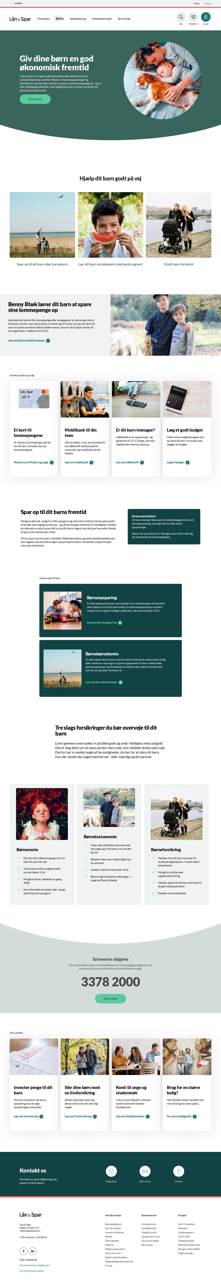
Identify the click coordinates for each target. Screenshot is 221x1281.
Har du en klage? (150, 1240)
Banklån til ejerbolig (189, 1244)
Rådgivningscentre (115, 1248)
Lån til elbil (184, 1236)
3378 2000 (110, 981)
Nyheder (183, 1228)
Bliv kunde (147, 1244)
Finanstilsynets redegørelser (35, 1265)
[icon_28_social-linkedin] (32, 1251)
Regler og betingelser (116, 1257)
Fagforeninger (185, 1253)
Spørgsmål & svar (151, 1236)
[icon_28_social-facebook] (23, 1251)
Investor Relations (114, 1232)
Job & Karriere (113, 1253)
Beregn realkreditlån (189, 1248)
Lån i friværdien (186, 1224)
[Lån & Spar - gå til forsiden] (20, 18)
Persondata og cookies (32, 1270)
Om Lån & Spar (113, 1228)
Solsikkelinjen (149, 1228)
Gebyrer (109, 1244)
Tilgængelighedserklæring (119, 1261)
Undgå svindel (149, 1232)
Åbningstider (112, 1240)
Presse (108, 1265)
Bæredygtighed (113, 1224)
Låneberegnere (186, 1232)
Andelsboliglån (186, 1240)
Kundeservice (149, 1224)
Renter (108, 1236)
